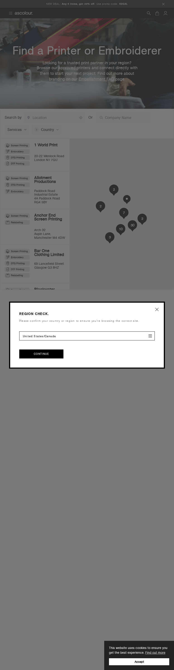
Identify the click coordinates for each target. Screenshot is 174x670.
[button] (157, 309)
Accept (139, 662)
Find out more (155, 653)
